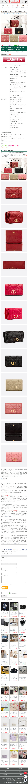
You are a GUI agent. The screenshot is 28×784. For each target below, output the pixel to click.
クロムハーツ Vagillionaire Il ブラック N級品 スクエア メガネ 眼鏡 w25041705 (22, 678)
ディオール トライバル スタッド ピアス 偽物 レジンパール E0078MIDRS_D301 (22, 662)
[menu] (2, 2)
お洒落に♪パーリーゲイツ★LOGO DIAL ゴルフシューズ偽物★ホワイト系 (13, 631)
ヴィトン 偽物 (5, 147)
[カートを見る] (25, 776)
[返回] (25, 780)
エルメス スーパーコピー (14, 145)
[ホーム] (25, 772)
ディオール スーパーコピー (16, 65)
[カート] (26, 2)
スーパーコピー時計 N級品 (7, 778)
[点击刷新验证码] (13, 593)
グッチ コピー (5, 145)
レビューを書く (20, 51)
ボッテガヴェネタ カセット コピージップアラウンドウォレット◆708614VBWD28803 (14, 615)
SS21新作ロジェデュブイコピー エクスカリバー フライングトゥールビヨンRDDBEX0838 (4, 615)
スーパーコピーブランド (10, 152)
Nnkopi (13, 782)
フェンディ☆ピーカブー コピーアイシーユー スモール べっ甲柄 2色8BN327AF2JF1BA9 (13, 662)
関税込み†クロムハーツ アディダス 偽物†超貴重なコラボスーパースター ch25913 (22, 646)
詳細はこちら (8, 516)
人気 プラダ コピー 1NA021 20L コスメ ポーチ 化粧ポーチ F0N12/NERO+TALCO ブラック (23, 615)
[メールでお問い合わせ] (22, 2)
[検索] (6, 2)
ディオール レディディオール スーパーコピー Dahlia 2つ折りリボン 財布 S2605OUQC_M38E (13, 715)
